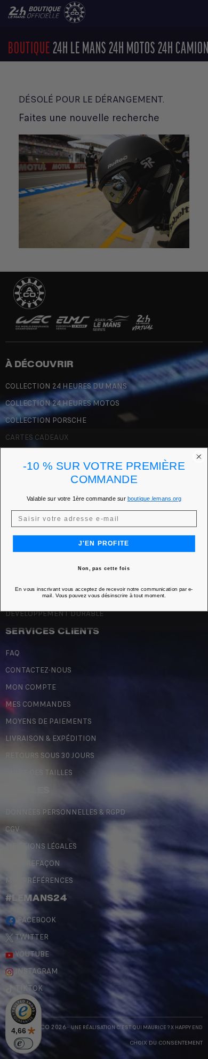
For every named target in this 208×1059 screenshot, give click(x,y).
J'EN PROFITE (103, 543)
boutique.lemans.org (154, 498)
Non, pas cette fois (104, 569)
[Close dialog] (199, 457)
